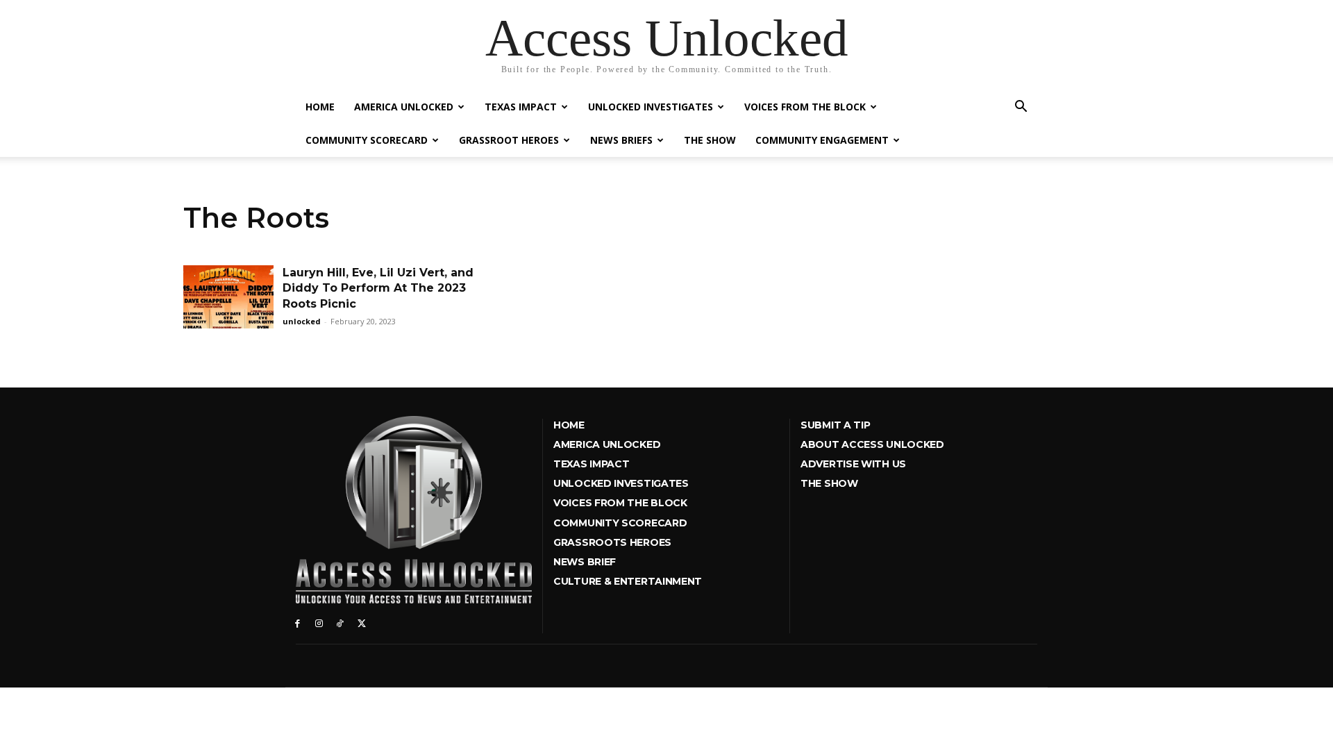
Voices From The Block (805, 106)
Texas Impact (521, 106)
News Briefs (621, 140)
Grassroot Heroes (509, 140)
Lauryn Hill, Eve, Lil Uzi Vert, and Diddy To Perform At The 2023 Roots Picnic (378, 288)
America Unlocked (403, 106)
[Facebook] (297, 622)
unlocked (302, 321)
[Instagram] (319, 622)
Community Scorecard (366, 140)
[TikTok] (340, 622)
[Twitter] (361, 622)
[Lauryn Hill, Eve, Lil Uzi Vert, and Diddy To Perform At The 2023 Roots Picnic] (228, 296)
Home (320, 106)
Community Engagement (822, 140)
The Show (710, 140)
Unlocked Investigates (650, 106)
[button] (1020, 108)
